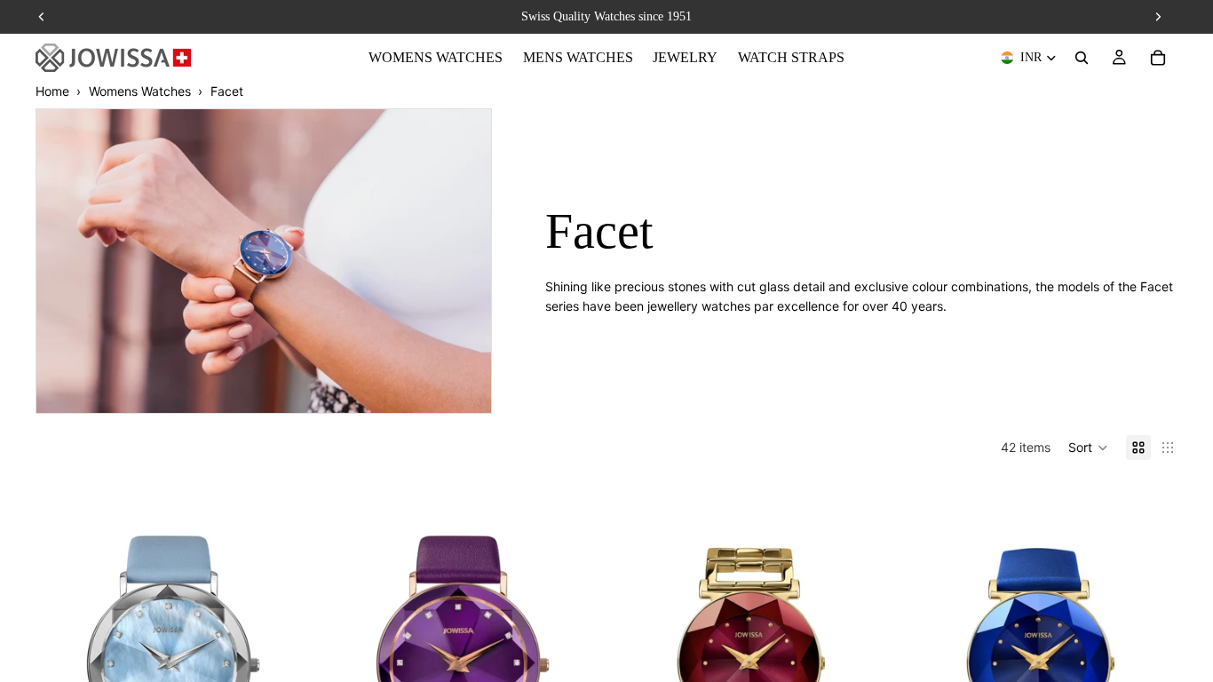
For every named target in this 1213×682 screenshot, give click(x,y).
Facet (226, 91)
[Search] (1081, 57)
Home (52, 91)
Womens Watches (140, 91)
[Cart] (1157, 57)
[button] (1088, 447)
